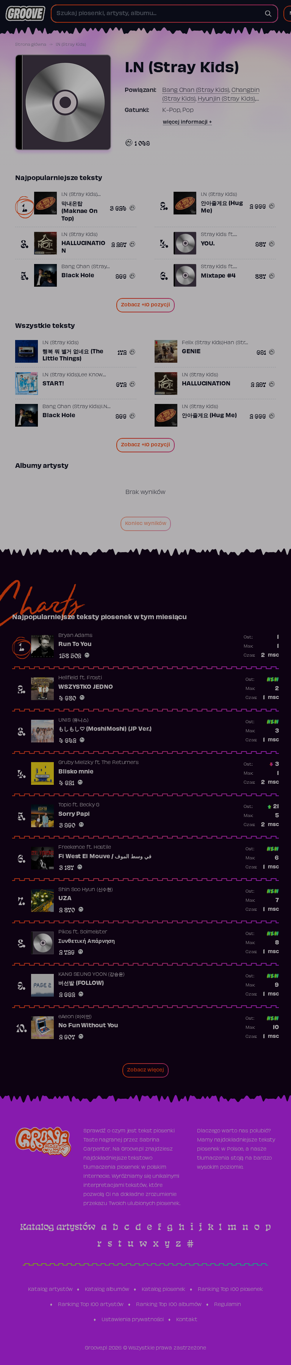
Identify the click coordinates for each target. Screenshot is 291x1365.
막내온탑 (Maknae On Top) (79, 211)
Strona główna (30, 45)
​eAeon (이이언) (75, 1017)
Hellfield (68, 678)
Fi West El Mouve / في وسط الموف (105, 856)
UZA (65, 898)
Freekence (71, 847)
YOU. (207, 244)
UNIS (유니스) (73, 720)
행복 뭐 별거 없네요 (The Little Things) (72, 355)
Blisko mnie (76, 772)
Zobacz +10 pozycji (145, 305)
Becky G (89, 805)
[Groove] (25, 13)
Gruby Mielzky (75, 763)
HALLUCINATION (83, 247)
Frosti (94, 678)
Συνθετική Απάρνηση (86, 941)
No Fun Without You (88, 1025)
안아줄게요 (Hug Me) (222, 207)
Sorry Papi (74, 814)
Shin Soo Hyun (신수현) (85, 890)
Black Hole (77, 275)
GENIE (191, 351)
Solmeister (93, 932)
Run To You (75, 644)
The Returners (120, 763)
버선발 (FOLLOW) (81, 983)
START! (53, 384)
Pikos (65, 932)
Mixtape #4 (218, 276)
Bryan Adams (75, 636)
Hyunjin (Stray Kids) (226, 99)
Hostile (102, 847)
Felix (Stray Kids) (203, 343)
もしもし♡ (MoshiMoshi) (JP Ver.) (105, 729)
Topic (64, 805)
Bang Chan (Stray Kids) (195, 90)
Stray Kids (214, 235)
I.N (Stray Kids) (79, 195)
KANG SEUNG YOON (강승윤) (91, 974)
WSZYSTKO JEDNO (85, 687)
